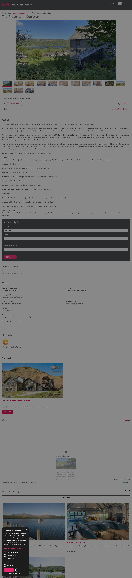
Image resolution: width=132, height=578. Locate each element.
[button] (15, 548)
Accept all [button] (9, 570)
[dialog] (66, 289)
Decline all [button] (21, 570)
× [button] (26, 529)
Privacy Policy (7, 546)
